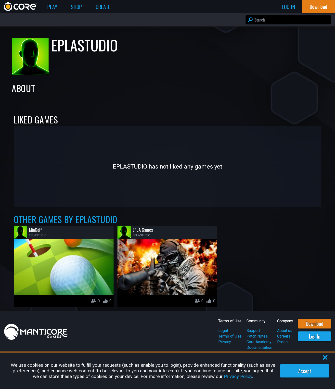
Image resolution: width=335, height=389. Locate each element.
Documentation (259, 347)
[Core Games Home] (20, 6)
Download (314, 323)
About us (284, 330)
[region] (167, 370)
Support (253, 330)
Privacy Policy (238, 376)
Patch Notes (257, 336)
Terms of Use (230, 336)
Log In (314, 336)
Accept (304, 371)
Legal (223, 330)
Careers (284, 336)
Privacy (224, 342)
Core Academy (258, 342)
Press (282, 342)
